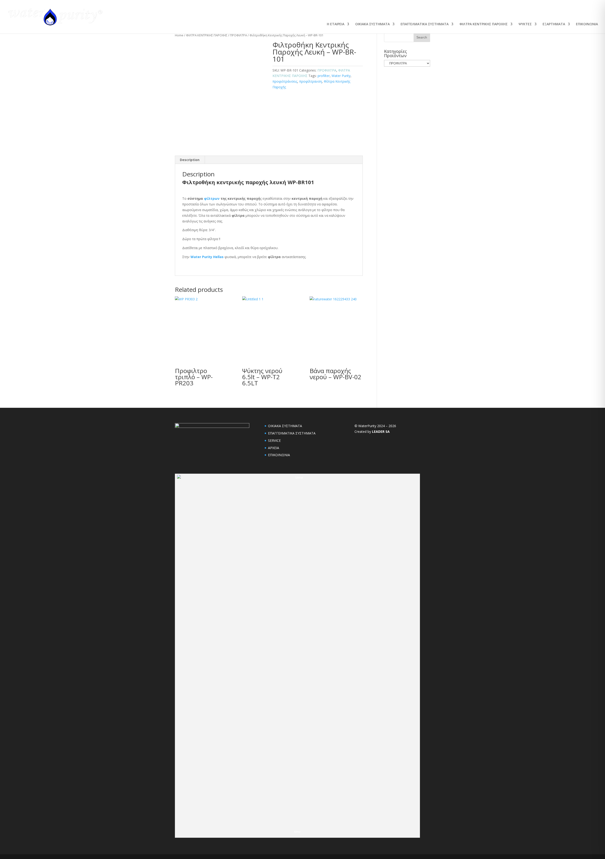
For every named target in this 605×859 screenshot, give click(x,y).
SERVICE (274, 440)
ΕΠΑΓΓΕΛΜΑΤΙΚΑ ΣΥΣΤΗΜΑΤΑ (425, 24)
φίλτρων (212, 198)
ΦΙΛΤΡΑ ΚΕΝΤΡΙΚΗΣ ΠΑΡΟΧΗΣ (483, 24)
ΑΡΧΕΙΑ (273, 448)
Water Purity (341, 75)
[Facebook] (330, 11)
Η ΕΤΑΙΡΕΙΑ (335, 24)
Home (179, 35)
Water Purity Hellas (207, 257)
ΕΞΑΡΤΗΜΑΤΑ (554, 24)
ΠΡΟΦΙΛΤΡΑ (238, 35)
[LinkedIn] (341, 11)
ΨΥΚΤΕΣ (525, 24)
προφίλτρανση (310, 81)
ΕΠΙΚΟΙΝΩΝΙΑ (587, 24)
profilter (324, 75)
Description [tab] (189, 159)
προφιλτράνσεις (284, 81)
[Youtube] (351, 11)
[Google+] (362, 11)
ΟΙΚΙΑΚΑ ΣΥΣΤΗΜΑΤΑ (372, 24)
